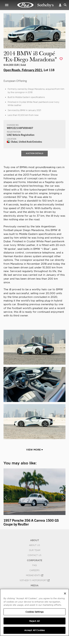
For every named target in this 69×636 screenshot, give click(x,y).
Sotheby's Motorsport (34, 580)
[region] (34, 612)
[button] (60, 5)
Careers (34, 570)
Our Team (34, 550)
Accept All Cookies (34, 630)
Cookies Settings (34, 612)
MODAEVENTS (33, 575)
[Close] (65, 593)
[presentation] (5, 497)
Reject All (34, 621)
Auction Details (34, 153)
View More (33, 449)
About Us (34, 545)
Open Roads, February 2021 (23, 70)
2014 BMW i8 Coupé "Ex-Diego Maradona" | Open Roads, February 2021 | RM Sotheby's (35, 5)
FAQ (34, 565)
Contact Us (34, 555)
